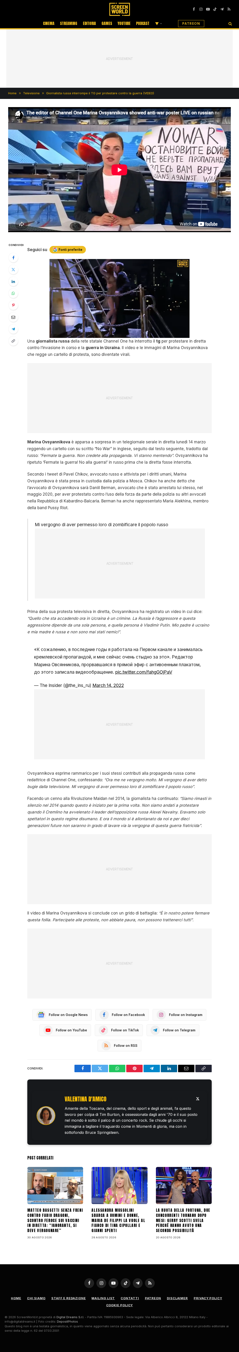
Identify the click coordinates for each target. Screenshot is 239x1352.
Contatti (130, 1298)
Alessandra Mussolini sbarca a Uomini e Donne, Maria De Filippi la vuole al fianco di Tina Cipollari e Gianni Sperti (118, 1220)
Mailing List (103, 1298)
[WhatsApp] (13, 293)
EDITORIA (89, 23)
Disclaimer (177, 1298)
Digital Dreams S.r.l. (70, 1317)
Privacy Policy (208, 1298)
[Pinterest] (13, 305)
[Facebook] (13, 257)
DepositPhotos (67, 1321)
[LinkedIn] (13, 281)
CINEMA (48, 23)
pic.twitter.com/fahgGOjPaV (143, 672)
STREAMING (68, 23)
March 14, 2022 (108, 685)
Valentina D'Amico (85, 1099)
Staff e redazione (68, 1298)
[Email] (13, 317)
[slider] (114, 334)
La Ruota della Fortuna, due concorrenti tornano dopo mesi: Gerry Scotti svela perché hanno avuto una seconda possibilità (183, 1220)
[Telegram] (13, 329)
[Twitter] (13, 269)
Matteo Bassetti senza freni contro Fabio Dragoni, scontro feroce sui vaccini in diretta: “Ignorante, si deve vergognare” (55, 1220)
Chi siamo (36, 1298)
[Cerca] (230, 23)
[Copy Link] (13, 341)
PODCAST (142, 23)
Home (16, 1298)
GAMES (107, 23)
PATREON (191, 23)
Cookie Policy (119, 1305)
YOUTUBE (124, 23)
